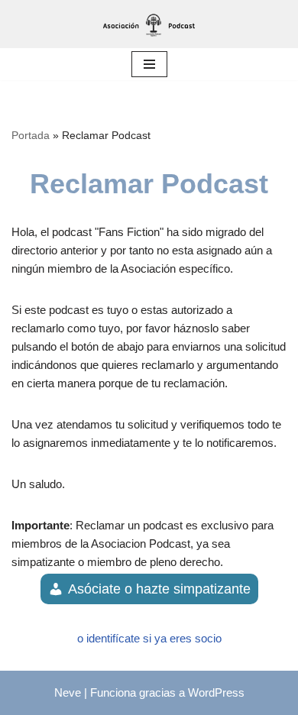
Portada (30, 135)
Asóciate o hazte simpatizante (159, 589)
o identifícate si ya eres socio (149, 638)
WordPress (216, 692)
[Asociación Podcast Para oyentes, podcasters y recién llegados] (149, 24)
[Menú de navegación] (149, 64)
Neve (67, 692)
